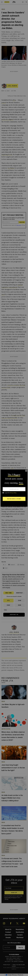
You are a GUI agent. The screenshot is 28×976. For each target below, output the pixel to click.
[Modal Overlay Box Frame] (14, 488)
